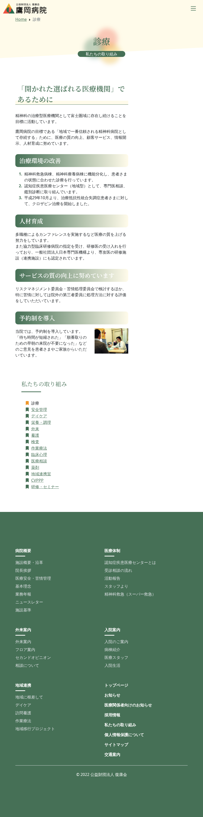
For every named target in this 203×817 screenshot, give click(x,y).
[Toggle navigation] (193, 8)
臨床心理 (39, 454)
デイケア (39, 416)
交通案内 (112, 754)
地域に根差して (29, 697)
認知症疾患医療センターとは (130, 562)
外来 (35, 429)
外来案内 (23, 641)
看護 (35, 435)
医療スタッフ (116, 657)
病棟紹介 (112, 649)
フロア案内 (25, 649)
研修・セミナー (45, 486)
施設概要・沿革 (29, 562)
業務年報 (23, 594)
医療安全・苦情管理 (33, 578)
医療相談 (39, 461)
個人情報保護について (124, 734)
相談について (27, 665)
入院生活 (112, 665)
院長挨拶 (23, 570)
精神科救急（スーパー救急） (130, 594)
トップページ (116, 685)
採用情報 (112, 715)
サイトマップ (116, 744)
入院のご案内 (116, 641)
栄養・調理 (41, 422)
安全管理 (39, 409)
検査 (35, 441)
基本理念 (23, 586)
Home (21, 19)
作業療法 (39, 448)
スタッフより (116, 586)
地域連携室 (41, 474)
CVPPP (37, 480)
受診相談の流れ (118, 570)
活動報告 (112, 578)
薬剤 (35, 467)
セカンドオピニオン (33, 657)
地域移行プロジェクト (35, 728)
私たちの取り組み (120, 724)
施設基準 (23, 610)
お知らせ (112, 695)
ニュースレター (29, 602)
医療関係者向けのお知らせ (128, 705)
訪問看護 (23, 713)
